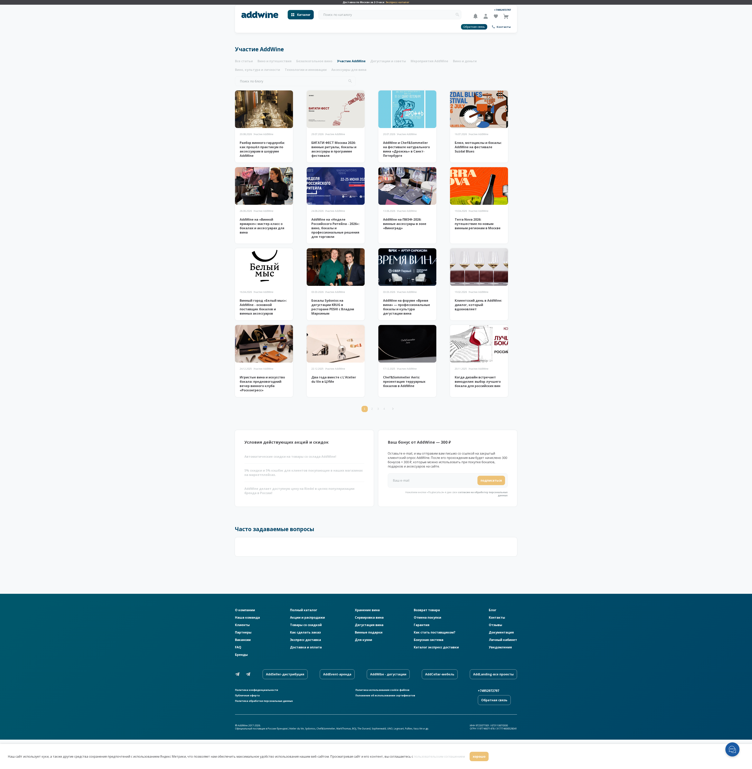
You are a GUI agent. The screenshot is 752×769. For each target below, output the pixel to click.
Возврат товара (427, 610)
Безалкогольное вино (314, 61)
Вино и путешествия (275, 61)
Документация (501, 632)
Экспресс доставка (305, 640)
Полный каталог (303, 610)
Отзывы (495, 625)
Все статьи (244, 61)
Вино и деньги (465, 61)
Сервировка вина (369, 617)
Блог (492, 610)
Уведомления (500, 647)
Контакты (497, 617)
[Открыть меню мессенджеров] (732, 749)
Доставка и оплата (306, 647)
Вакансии (243, 640)
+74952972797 (502, 9)
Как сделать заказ (305, 632)
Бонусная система (428, 640)
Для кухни (363, 640)
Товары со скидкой (306, 625)
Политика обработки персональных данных (264, 701)
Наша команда (247, 617)
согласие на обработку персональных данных (483, 494)
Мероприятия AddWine (429, 61)
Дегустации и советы (388, 61)
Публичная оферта (247, 695)
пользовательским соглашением (439, 756)
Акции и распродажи (307, 617)
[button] (457, 14)
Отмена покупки (427, 617)
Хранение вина (367, 610)
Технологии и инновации (306, 70)
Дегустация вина (369, 625)
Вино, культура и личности (257, 70)
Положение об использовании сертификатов (385, 695)
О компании (245, 610)
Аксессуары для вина (348, 70)
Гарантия (421, 625)
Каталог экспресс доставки (436, 647)
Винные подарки (368, 632)
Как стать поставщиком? (434, 632)
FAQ (238, 647)
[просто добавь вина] (259, 14)
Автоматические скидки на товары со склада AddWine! (290, 456)
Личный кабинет (503, 640)
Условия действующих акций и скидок (286, 442)
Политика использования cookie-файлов (382, 690)
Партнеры (243, 632)
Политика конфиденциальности (256, 690)
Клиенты (242, 625)
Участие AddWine (351, 61)
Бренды (241, 655)
